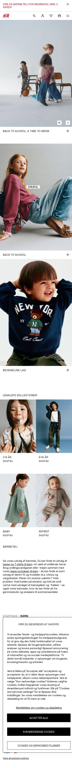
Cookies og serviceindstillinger (38, 745)
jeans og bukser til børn (24, 571)
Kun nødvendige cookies (39, 731)
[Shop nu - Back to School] (68, 255)
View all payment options (16, 758)
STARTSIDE (10, 616)
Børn (24, 616)
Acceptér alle (39, 717)
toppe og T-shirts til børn (17, 564)
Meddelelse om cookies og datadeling (39, 707)
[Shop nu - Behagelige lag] (68, 370)
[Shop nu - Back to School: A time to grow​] (68, 131)
